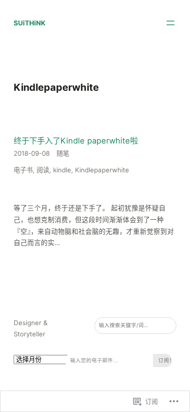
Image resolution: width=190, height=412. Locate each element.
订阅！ (165, 360)
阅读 (43, 170)
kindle (62, 170)
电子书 (23, 170)
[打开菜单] (170, 23)
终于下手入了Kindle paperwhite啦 (76, 140)
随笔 (63, 153)
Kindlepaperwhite (102, 170)
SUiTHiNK (29, 23)
